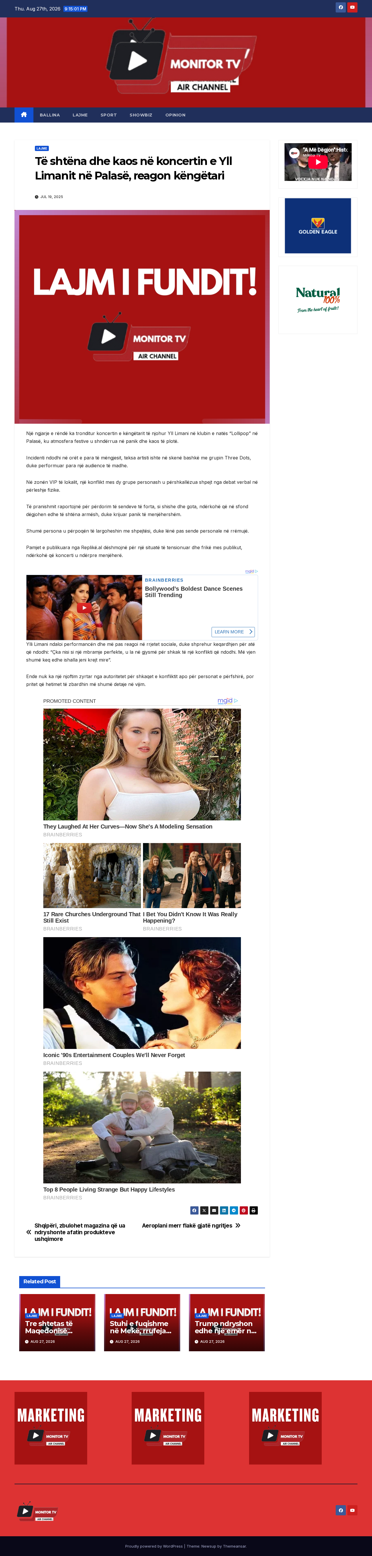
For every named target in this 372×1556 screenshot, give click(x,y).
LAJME (80, 115)
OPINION (175, 115)
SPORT (109, 115)
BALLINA (50, 115)
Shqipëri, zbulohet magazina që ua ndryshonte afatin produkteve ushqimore (80, 1232)
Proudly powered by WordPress (154, 1546)
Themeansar (234, 1546)
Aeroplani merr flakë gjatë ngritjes (187, 1225)
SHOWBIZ (141, 115)
